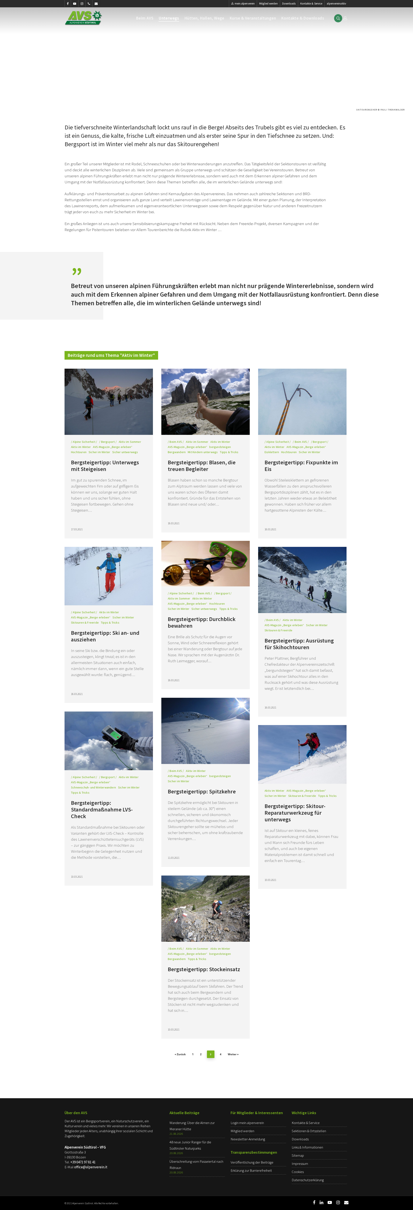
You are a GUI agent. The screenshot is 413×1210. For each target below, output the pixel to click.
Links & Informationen (307, 1147)
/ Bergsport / (108, 442)
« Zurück (180, 1054)
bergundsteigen (220, 447)
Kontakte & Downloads (302, 18)
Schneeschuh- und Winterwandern (93, 787)
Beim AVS (144, 18)
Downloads (289, 3)
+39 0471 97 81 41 (83, 1162)
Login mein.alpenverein (247, 1122)
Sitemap (298, 1155)
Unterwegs (169, 18)
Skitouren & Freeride (85, 622)
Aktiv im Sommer (130, 442)
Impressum (300, 1163)
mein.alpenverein (245, 3)
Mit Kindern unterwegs (203, 452)
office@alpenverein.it (90, 1167)
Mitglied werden (268, 3)
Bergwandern (177, 452)
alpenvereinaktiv (336, 3)
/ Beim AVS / (176, 442)
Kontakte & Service (311, 3)
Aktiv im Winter (81, 447)
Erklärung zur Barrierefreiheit (251, 1170)
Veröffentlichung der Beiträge (252, 1162)
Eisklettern (272, 452)
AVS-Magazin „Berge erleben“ (112, 447)
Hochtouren (78, 452)
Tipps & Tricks (229, 452)
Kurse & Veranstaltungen (253, 18)
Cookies (298, 1171)
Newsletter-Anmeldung (248, 1139)
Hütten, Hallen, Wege (204, 18)
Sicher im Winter (99, 452)
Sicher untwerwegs (125, 452)
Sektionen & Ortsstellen (309, 1131)
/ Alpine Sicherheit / (84, 442)
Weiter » (233, 1054)
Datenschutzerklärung (308, 1180)
